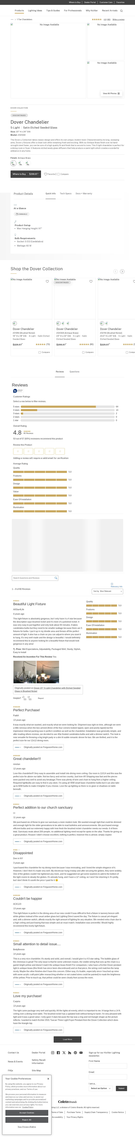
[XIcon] (64, 1025)
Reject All (26, 1120)
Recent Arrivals (109, 10)
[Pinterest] (75, 1025)
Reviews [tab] (60, 371)
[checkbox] (13, 163)
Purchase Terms (74, 1085)
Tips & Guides (53, 10)
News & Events (15, 1034)
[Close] (48, 1079)
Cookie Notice (118, 1085)
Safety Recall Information (38, 1034)
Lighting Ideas (35, 10)
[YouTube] (81, 1025)
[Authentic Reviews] (18, 391)
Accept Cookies (27, 1113)
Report (41, 671)
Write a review (118, 19)
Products (19, 10)
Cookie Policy (27, 1107)
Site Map (36, 1043)
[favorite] (47, 281)
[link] (28, 432)
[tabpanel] (67, 699)
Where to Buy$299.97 (26, 174)
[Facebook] (58, 1025)
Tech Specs (65, 193)
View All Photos (112, 94)
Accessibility (57, 1089)
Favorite (51, 174)
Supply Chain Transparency (96, 1085)
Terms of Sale (57, 1085)
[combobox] (121, 12)
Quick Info (51, 193)
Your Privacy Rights (75, 1089)
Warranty (12, 1050)
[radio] (13, 163)
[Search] (121, 12)
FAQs (10, 1043)
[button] (18, 451)
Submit (121, 1061)
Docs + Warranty (84, 193)
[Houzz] (69, 1025)
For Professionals (73, 10)
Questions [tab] (74, 371)
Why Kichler (92, 10)
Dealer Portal (38, 1025)
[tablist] (67, 372)
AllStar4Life (18, 582)
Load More (67, 1012)
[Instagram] (52, 1025)
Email (91, 1044)
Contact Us (13, 1025)
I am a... (92, 1056)
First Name (94, 1033)
